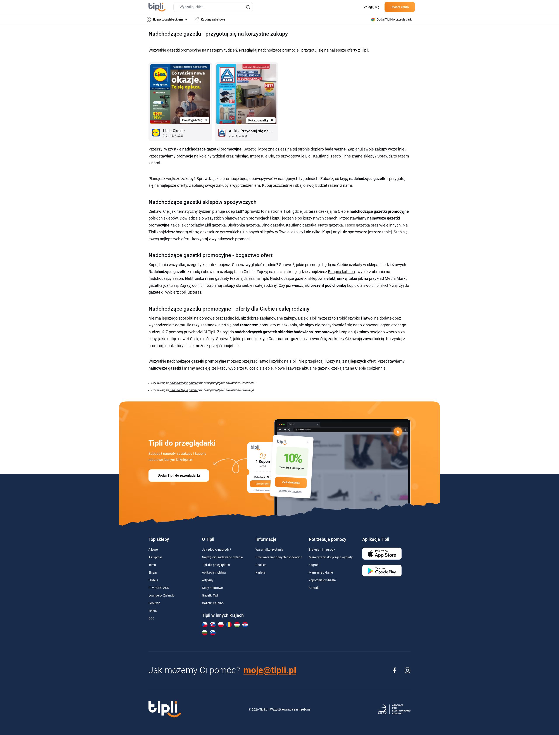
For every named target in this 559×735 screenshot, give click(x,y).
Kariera (260, 572)
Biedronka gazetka (244, 225)
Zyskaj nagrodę (291, 482)
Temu (152, 565)
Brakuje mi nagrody (322, 549)
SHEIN (152, 610)
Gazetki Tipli (210, 595)
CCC (151, 618)
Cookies (260, 565)
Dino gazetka (273, 225)
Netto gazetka (330, 225)
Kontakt (314, 588)
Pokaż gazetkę (192, 120)
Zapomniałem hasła (322, 580)
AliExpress (155, 557)
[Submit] (247, 7)
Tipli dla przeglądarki (216, 565)
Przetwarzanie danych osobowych (278, 557)
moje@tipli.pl (269, 670)
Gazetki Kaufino (213, 603)
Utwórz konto (400, 7)
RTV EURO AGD (158, 588)
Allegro (153, 549)
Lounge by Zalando (161, 595)
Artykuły (207, 580)
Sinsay (152, 572)
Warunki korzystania (269, 549)
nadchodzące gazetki (183, 383)
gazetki (324, 368)
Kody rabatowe (212, 588)
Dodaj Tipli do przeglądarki (179, 475)
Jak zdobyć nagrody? (216, 549)
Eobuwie (154, 603)
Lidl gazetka (215, 225)
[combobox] (213, 7)
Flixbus (153, 580)
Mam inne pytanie (321, 572)
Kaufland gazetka (301, 225)
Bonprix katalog (341, 271)
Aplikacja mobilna (214, 572)
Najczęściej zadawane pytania (222, 557)
